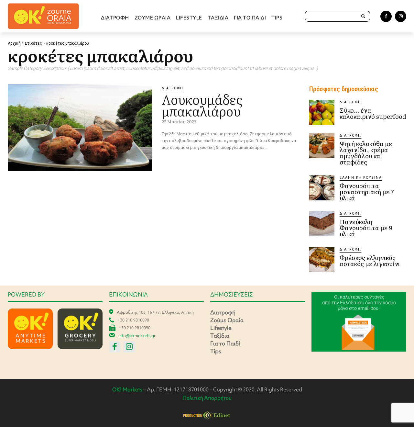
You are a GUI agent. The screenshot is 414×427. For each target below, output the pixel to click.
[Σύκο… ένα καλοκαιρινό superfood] (321, 112)
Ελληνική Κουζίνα (361, 177)
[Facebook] (386, 16)
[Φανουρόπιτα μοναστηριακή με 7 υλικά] (321, 187)
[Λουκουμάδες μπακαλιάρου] (80, 127)
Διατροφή (172, 88)
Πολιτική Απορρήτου (207, 397)
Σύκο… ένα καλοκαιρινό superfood (373, 113)
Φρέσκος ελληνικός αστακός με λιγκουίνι (370, 260)
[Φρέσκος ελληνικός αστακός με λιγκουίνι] (321, 259)
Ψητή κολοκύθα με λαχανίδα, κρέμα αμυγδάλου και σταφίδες (366, 152)
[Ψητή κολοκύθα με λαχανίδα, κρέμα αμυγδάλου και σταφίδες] (321, 145)
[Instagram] (400, 16)
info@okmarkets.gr (137, 335)
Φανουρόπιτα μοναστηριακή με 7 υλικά (367, 191)
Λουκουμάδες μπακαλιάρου (202, 104)
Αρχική (14, 43)
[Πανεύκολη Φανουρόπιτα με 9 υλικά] (321, 223)
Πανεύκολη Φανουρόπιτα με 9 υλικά (366, 227)
